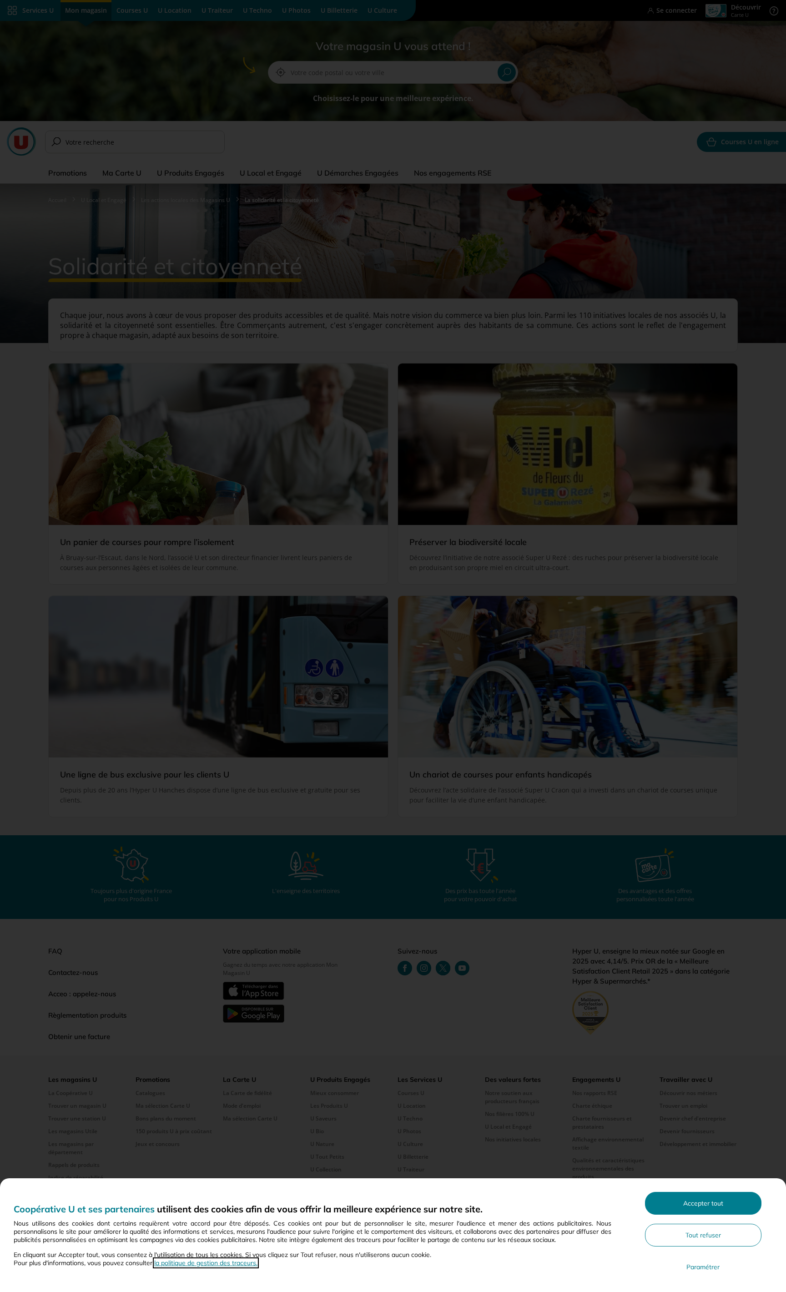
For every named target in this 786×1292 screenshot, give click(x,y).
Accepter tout (703, 1203)
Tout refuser (703, 1235)
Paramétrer (703, 1267)
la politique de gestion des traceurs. (205, 1263)
